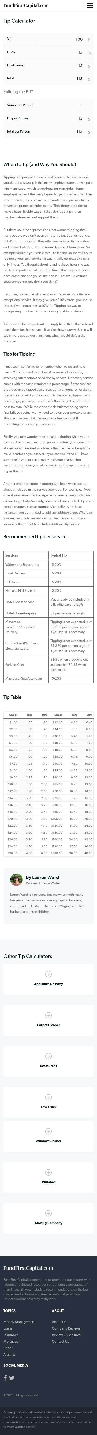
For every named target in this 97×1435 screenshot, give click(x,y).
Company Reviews (66, 1328)
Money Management (19, 1322)
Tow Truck (48, 1107)
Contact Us (60, 1341)
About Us (59, 1322)
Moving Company (48, 1223)
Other (7, 1348)
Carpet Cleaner (48, 1025)
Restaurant (48, 1066)
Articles (9, 1354)
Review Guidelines (66, 1335)
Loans (7, 1328)
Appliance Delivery (48, 984)
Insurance (10, 1335)
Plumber (48, 1182)
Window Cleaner (48, 1141)
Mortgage (10, 1341)
